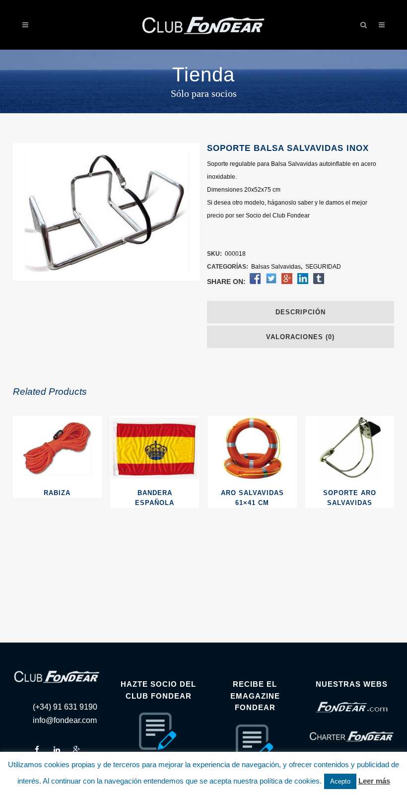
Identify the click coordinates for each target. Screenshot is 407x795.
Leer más (374, 781)
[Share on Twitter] (271, 282)
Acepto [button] (340, 781)
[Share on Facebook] (255, 282)
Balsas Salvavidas (276, 266)
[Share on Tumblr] (318, 282)
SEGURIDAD (323, 266)
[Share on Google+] (286, 282)
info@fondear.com (65, 720)
